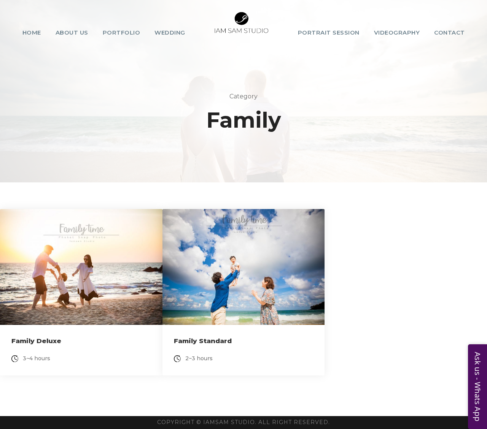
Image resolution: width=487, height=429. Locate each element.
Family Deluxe (36, 341)
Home (31, 32)
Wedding (169, 32)
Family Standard (203, 341)
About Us (72, 32)
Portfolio (121, 32)
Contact (449, 32)
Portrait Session (329, 32)
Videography (397, 32)
